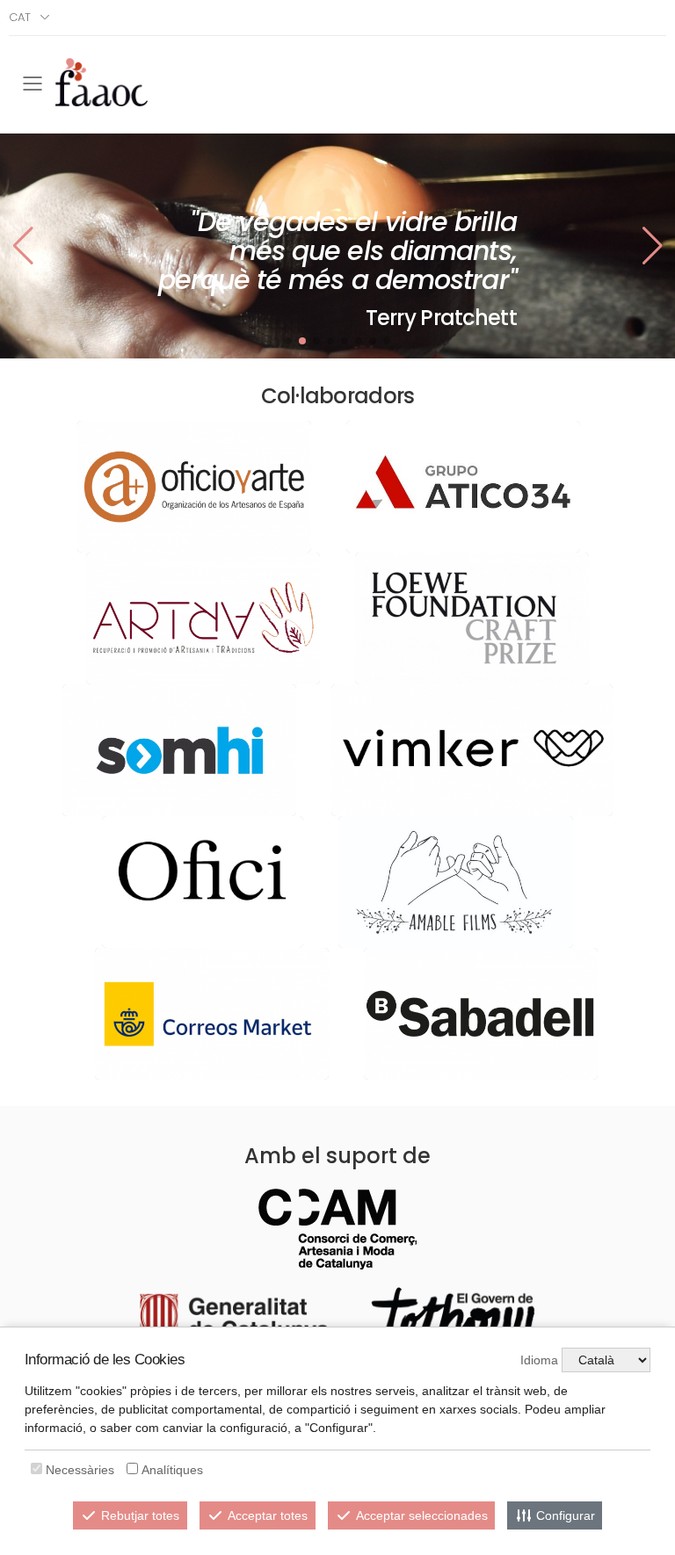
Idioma (539, 1360)
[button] (652, 246)
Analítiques (172, 1470)
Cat (20, 17)
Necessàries (80, 1470)
